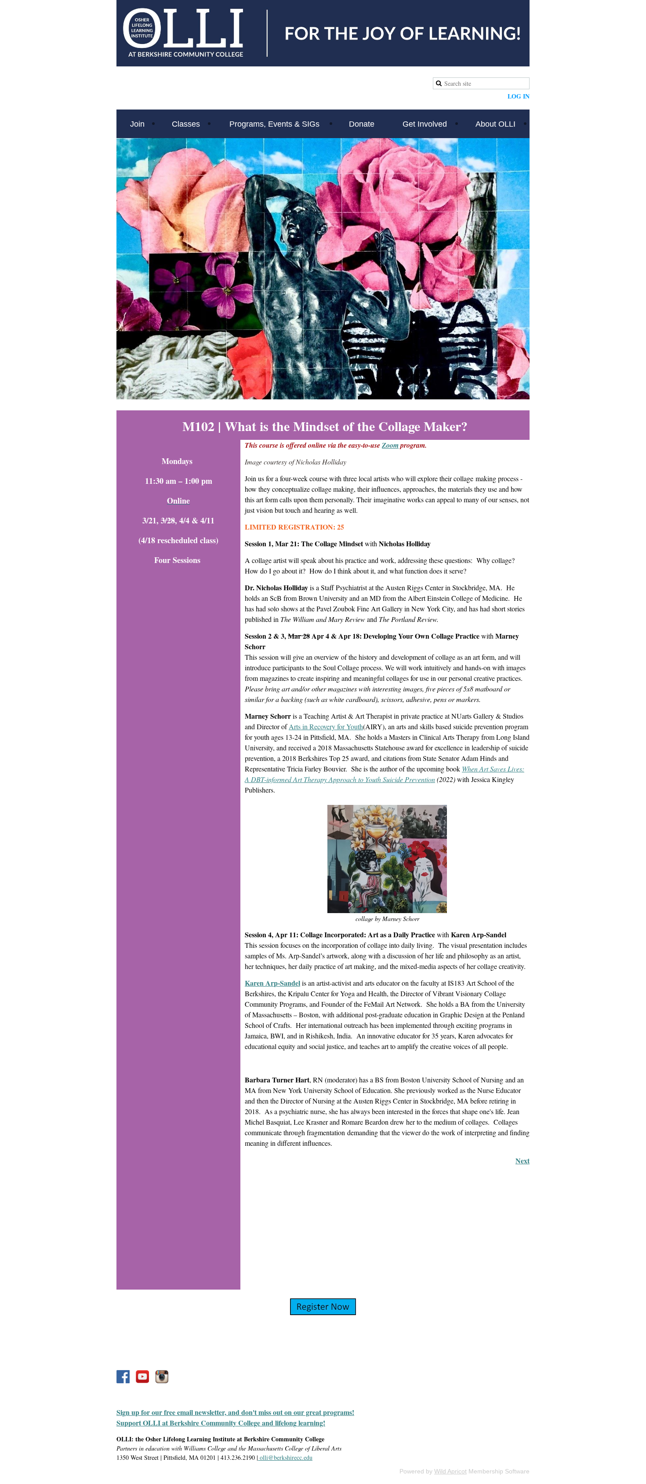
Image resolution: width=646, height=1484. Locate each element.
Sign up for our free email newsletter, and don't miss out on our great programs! (235, 1412)
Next (522, 1160)
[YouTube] (142, 1376)
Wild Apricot (450, 1471)
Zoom (390, 445)
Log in (519, 96)
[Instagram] (161, 1376)
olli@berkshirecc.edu (285, 1457)
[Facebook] (123, 1376)
